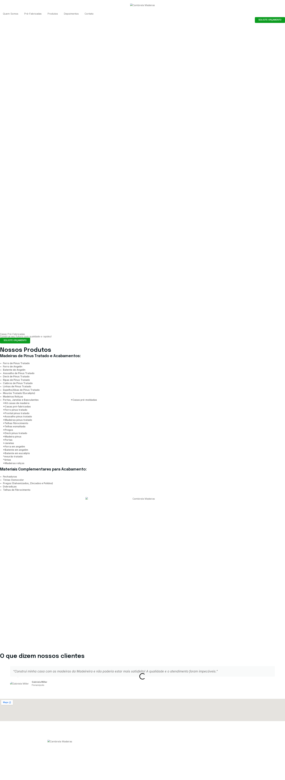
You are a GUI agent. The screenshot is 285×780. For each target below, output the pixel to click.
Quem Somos (10, 13)
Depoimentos (71, 13)
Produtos (53, 13)
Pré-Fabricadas (33, 13)
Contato (89, 13)
